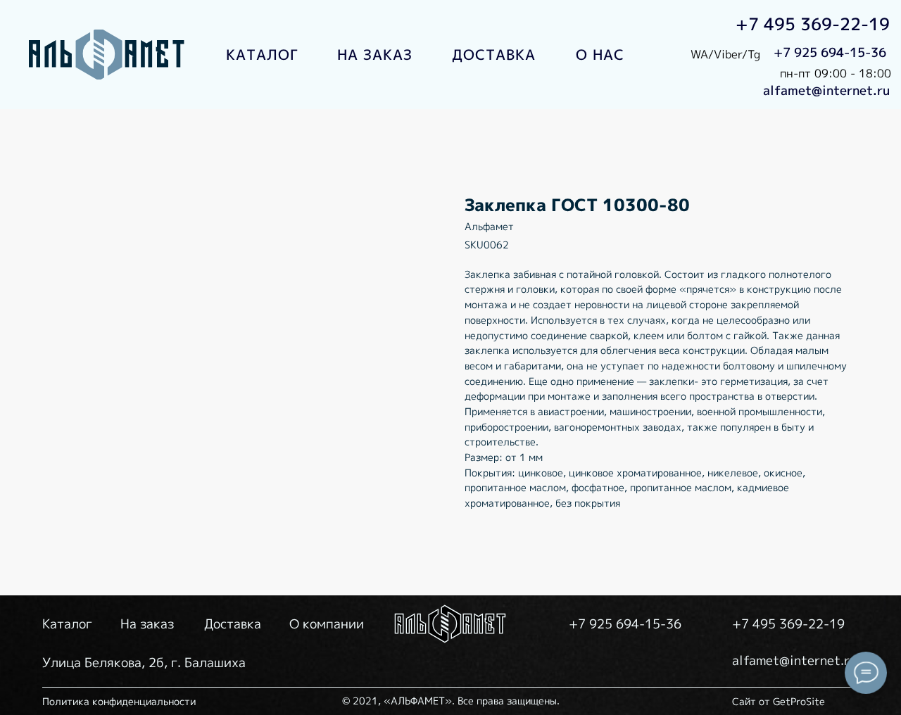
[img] (108, 55)
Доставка (232, 624)
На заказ (147, 624)
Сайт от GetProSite (778, 701)
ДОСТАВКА (494, 54)
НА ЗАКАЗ (374, 54)
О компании (326, 624)
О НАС (600, 54)
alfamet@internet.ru (826, 90)
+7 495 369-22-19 (813, 24)
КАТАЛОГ (262, 54)
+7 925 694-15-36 (830, 52)
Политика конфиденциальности (119, 701)
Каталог (67, 624)
